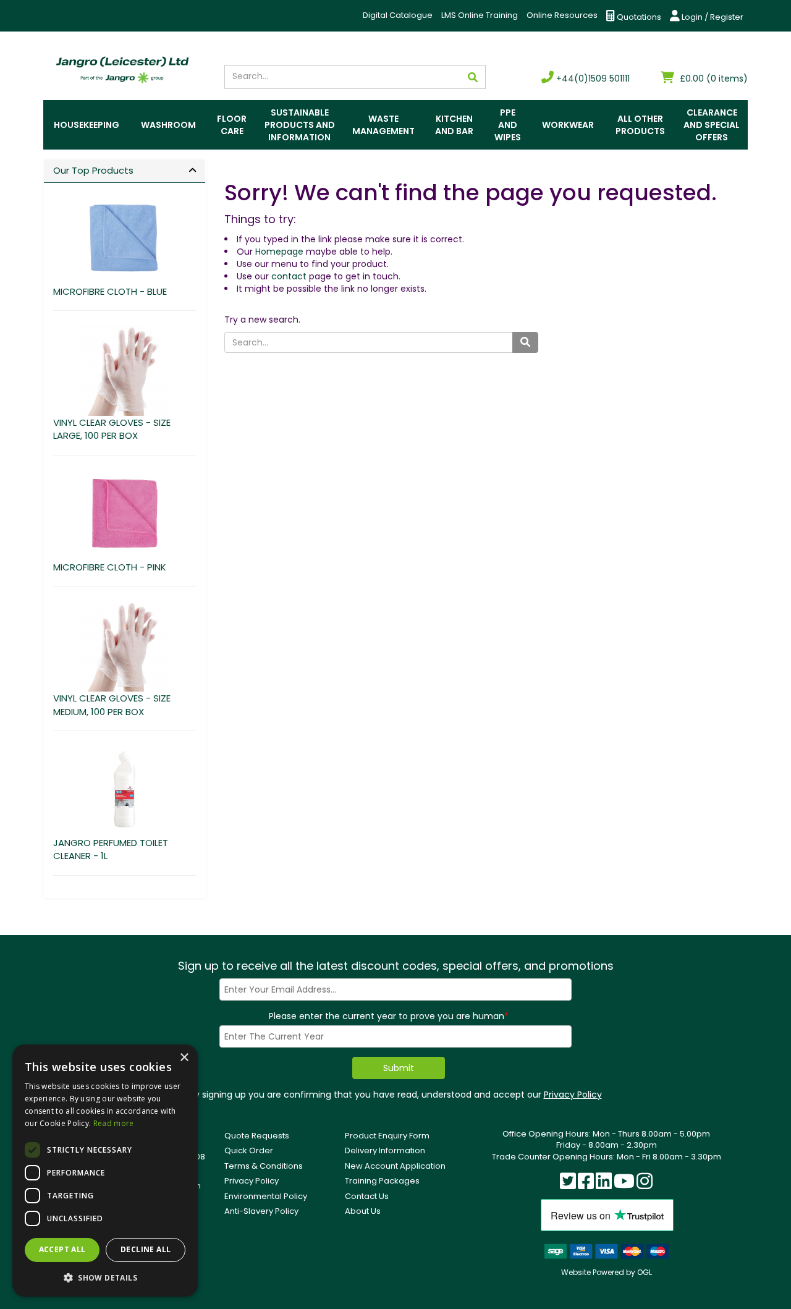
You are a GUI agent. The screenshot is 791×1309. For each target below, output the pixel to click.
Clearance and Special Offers (711, 124)
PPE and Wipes (507, 124)
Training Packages (382, 1181)
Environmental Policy (265, 1196)
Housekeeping (86, 125)
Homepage (279, 251)
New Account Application (395, 1166)
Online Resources (562, 15)
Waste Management (383, 124)
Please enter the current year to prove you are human (389, 1016)
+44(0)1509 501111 (592, 78)
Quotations (638, 17)
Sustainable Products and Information (299, 124)
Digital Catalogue (398, 15)
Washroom (168, 125)
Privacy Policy (573, 1094)
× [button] (183, 1057)
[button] (105, 1277)
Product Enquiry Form (387, 1136)
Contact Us (367, 1196)
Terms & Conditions (263, 1166)
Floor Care (232, 124)
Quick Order (248, 1150)
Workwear (568, 125)
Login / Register (711, 17)
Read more (113, 1123)
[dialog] (105, 1170)
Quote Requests (256, 1136)
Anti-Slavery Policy (261, 1211)
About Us (363, 1211)
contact (289, 276)
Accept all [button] (62, 1249)
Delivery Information (385, 1150)
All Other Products (640, 124)
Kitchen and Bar (454, 124)
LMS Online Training (479, 15)
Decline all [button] (146, 1249)
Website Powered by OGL (606, 1272)
